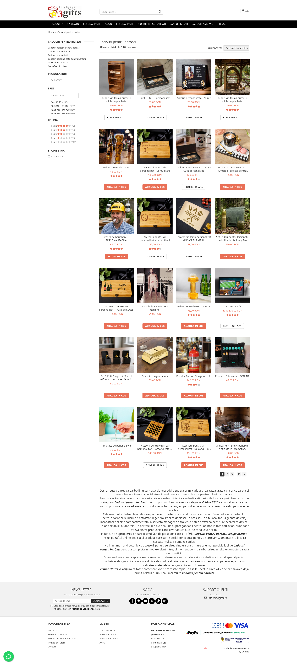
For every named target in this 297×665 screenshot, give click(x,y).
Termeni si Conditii (57, 634)
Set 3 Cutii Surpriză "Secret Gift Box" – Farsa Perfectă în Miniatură (116, 377)
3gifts (54, 80)
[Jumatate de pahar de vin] (116, 424)
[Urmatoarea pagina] (244, 474)
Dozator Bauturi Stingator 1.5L (193, 376)
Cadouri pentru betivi (59, 51)
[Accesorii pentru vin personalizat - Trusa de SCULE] (116, 285)
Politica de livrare (56, 642)
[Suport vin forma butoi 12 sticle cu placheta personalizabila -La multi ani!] (232, 77)
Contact (52, 646)
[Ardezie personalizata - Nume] (193, 77)
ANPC (102, 642)
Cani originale (179, 23)
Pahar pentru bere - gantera (193, 306)
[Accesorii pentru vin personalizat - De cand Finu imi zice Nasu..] (193, 424)
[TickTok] (158, 601)
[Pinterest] (139, 601)
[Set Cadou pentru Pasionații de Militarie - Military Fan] (232, 216)
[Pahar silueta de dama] (116, 146)
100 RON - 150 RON (61, 110)
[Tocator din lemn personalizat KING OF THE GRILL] (193, 216)
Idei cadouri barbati (58, 62)
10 (239, 474)
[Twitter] (152, 601)
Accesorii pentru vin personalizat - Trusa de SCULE (116, 308)
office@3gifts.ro (217, 597)
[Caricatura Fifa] (232, 285)
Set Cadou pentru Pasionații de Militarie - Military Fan (232, 238)
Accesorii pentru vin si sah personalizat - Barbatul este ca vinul (155, 447)
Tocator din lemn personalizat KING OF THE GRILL (193, 238)
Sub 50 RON (57, 102)
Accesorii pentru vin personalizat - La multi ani (155, 169)
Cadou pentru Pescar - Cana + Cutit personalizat (194, 169)
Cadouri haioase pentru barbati (64, 47)
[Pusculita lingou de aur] (155, 355)
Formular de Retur (109, 638)
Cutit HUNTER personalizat (155, 98)
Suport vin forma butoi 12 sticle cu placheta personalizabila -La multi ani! (232, 99)
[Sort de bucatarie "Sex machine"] (155, 285)
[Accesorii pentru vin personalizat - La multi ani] (155, 146)
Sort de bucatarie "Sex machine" (155, 308)
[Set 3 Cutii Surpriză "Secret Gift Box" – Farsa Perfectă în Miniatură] (116, 355)
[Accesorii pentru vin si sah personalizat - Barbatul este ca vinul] (155, 424)
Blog (222, 23)
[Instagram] (165, 601)
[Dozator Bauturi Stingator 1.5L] (193, 355)
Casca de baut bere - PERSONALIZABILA (116, 238)
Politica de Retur (108, 634)
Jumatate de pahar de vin (116, 445)
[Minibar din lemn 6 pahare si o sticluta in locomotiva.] (232, 424)
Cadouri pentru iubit (58, 55)
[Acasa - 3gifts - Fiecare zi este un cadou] (65, 12)
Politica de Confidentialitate (86, 608)
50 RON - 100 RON (60, 106)
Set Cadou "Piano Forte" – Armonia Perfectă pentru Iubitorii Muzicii (232, 169)
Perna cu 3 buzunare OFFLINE (232, 376)
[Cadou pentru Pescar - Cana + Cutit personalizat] (193, 146)
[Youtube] (145, 601)
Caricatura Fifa (232, 306)
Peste (54, 125)
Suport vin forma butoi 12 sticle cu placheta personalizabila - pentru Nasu (116, 99)
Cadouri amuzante (204, 23)
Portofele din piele (57, 66)
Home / (52, 32)
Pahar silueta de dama (116, 167)
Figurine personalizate (151, 23)
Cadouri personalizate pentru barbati (67, 58)
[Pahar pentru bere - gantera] (193, 285)
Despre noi (53, 630)
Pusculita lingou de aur (155, 376)
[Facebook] (132, 601)
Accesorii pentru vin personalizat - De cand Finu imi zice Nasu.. (194, 447)
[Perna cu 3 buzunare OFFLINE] (232, 355)
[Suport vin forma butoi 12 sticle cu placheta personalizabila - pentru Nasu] (116, 77)
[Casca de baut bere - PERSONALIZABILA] (116, 216)
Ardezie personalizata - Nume (194, 98)
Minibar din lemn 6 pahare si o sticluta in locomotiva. (232, 447)
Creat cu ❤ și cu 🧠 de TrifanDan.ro (206, 648)
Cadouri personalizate (118, 23)
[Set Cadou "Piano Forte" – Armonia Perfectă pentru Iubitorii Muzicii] (232, 146)
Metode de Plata (108, 630)
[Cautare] (160, 12)
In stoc (54, 156)
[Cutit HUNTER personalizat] (155, 77)
